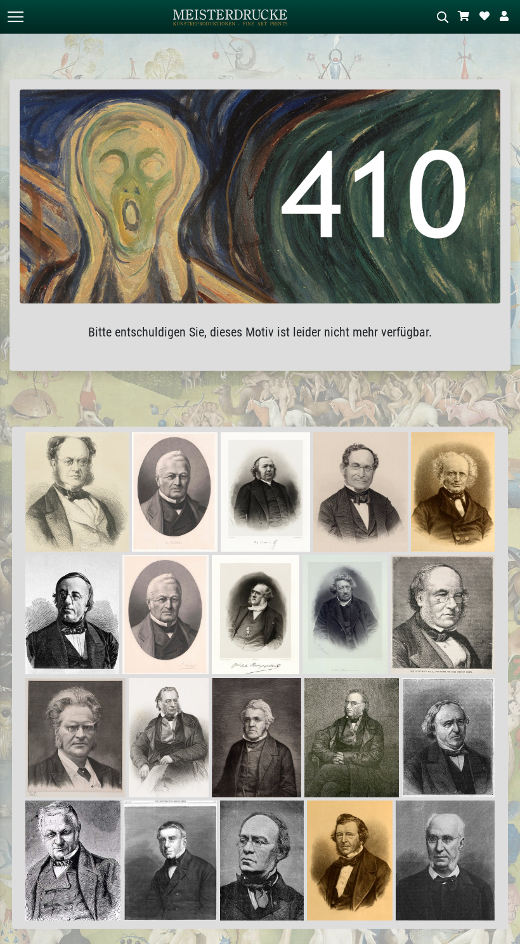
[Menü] (15, 17)
